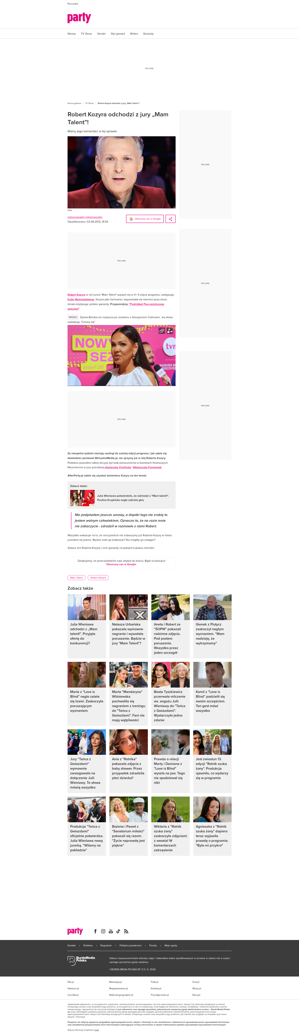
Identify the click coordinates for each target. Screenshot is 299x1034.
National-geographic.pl (121, 995)
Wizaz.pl (196, 988)
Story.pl (196, 995)
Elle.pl (71, 982)
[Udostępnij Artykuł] (170, 219)
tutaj (97, 1030)
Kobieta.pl (156, 988)
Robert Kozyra (98, 577)
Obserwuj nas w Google (147, 218)
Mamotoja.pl (115, 982)
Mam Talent (76, 577)
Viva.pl (195, 982)
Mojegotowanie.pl (118, 988)
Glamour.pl (73, 988)
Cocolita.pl (73, 995)
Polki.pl (154, 982)
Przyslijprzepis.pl (160, 995)
